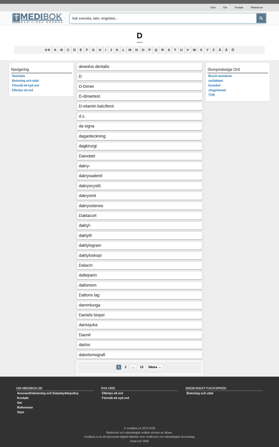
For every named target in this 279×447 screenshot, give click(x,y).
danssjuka (88, 324)
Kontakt (239, 7)
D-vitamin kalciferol (96, 106)
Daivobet (87, 156)
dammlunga (89, 305)
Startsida (18, 76)
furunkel (214, 85)
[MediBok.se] (39, 18)
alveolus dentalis (94, 66)
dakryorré (87, 195)
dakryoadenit (90, 175)
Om (225, 7)
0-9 (47, 50)
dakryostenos (91, 205)
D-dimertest (89, 96)
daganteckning (92, 136)
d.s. (82, 116)
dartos (84, 344)
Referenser (257, 7)
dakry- (84, 165)
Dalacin (86, 265)
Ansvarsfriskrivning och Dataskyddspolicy (48, 393)
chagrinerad (217, 90)
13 (142, 367)
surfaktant (215, 80)
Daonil (85, 334)
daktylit (85, 235)
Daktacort (87, 215)
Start (213, 7)
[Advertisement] (41, 156)
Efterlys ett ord (22, 90)
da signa (86, 126)
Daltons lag (89, 295)
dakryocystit (90, 185)
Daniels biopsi (92, 315)
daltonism (87, 285)
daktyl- (85, 225)
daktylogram (90, 245)
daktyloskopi (90, 255)
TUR (211, 95)
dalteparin (88, 275)
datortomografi (92, 354)
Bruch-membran (220, 76)
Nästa (154, 367)
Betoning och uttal (25, 80)
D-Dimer (86, 86)
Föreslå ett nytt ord (25, 85)
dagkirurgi (88, 146)
